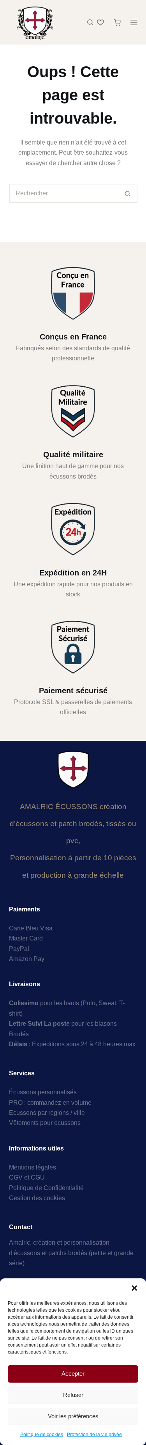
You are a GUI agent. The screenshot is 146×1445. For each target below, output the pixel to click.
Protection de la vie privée (94, 1434)
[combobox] (64, 193)
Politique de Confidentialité (46, 1188)
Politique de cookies (41, 1434)
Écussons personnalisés (43, 1092)
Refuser (73, 1395)
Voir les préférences (73, 1416)
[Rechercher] (90, 22)
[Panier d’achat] (117, 22)
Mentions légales (32, 1167)
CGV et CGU (27, 1177)
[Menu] (133, 22)
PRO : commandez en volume (50, 1102)
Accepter (73, 1373)
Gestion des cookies (37, 1198)
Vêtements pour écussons (45, 1122)
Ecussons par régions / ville (47, 1112)
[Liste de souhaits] (100, 22)
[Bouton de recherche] (128, 193)
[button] (134, 1288)
